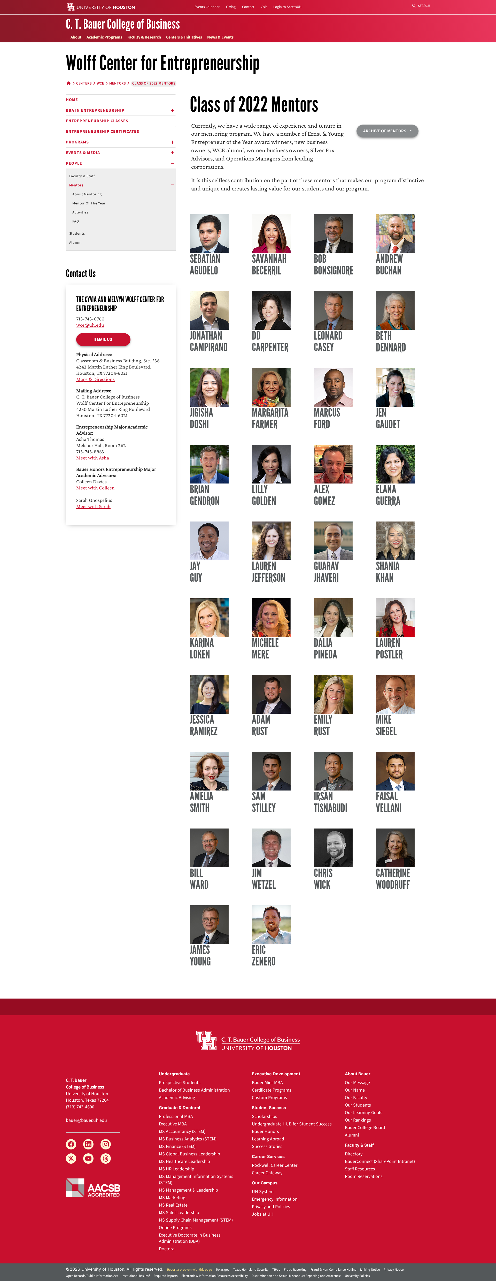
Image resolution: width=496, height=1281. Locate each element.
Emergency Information (275, 1199)
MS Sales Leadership (179, 1212)
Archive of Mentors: (386, 131)
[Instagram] (105, 1144)
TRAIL (276, 1269)
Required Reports (165, 1276)
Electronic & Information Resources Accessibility (214, 1276)
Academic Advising (177, 1097)
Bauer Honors (265, 1131)
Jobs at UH (263, 1214)
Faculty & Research (144, 37)
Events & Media (83, 153)
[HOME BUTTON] (69, 83)
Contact (248, 7)
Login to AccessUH (287, 7)
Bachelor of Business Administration (194, 1090)
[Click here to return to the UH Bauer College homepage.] (248, 1040)
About (76, 37)
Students (77, 233)
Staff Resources (360, 1169)
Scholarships (264, 1116)
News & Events (220, 37)
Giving (231, 7)
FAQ (75, 221)
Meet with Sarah (93, 506)
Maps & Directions (95, 379)
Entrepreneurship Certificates (102, 131)
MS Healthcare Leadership (184, 1161)
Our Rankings (358, 1120)
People (74, 163)
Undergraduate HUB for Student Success (292, 1124)
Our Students (358, 1105)
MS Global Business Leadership (189, 1154)
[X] (71, 1158)
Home (72, 100)
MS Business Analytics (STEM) (187, 1139)
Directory (353, 1154)
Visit (264, 7)
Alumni (75, 242)
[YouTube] (88, 1158)
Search (423, 6)
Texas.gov (222, 1269)
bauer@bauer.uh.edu (86, 1120)
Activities (80, 212)
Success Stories (267, 1146)
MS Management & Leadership (188, 1190)
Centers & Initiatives (184, 37)
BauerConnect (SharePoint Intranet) (380, 1161)
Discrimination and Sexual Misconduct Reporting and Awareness (296, 1276)
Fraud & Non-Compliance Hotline (333, 1269)
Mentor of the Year (89, 203)
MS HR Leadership (176, 1169)
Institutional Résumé (136, 1276)
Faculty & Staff (82, 176)
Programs (77, 142)
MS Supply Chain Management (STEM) (196, 1220)
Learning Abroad (268, 1139)
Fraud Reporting (295, 1269)
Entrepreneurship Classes (97, 121)
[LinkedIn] (88, 1144)
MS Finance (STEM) (177, 1146)
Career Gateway (267, 1173)
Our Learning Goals (363, 1112)
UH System (263, 1191)
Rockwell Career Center (274, 1165)
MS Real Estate (173, 1205)
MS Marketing (172, 1197)
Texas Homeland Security (250, 1269)
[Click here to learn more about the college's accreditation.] (93, 1187)
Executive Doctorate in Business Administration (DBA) (190, 1238)
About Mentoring (87, 194)
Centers (84, 83)
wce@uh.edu (90, 325)
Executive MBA (173, 1124)
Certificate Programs (271, 1090)
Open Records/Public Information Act (92, 1276)
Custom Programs (269, 1097)
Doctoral (167, 1249)
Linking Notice (370, 1269)
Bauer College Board (365, 1127)
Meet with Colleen (95, 487)
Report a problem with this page (189, 1269)
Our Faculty (356, 1097)
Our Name (355, 1090)
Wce (100, 83)
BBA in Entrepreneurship (95, 110)
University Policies (357, 1276)
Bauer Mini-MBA (267, 1082)
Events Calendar (207, 7)
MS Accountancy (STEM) (182, 1131)
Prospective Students (179, 1082)
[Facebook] (71, 1144)
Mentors (117, 83)
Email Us (103, 339)
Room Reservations (364, 1176)
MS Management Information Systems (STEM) (196, 1179)
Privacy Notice (394, 1269)
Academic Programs (104, 37)
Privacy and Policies (271, 1206)
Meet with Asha (92, 458)
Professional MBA (176, 1116)
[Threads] (105, 1158)
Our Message (357, 1082)
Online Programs (175, 1227)
